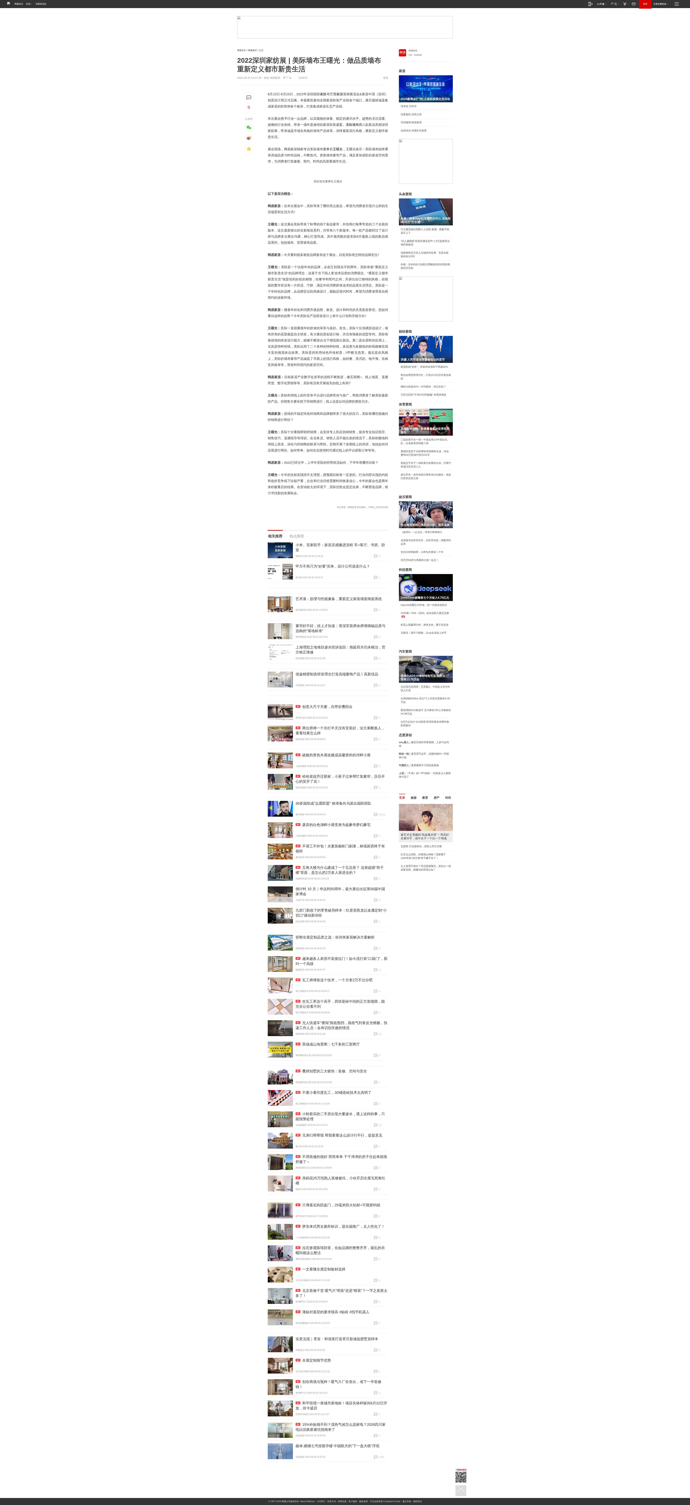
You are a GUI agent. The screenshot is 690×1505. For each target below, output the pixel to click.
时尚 (448, 797)
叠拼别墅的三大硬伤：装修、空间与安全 (334, 1071)
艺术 (402, 797)
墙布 (355, 125)
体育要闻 (405, 404)
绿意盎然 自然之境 (411, 114)
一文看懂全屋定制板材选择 (323, 1269)
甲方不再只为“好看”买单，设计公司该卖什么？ (333, 566)
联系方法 (331, 1501)
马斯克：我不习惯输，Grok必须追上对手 (424, 632)
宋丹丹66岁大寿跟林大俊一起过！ (420, 560)
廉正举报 (406, 1501)
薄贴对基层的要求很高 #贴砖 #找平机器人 (335, 1312)
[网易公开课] (601, 4)
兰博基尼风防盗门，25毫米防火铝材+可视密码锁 (341, 1205)
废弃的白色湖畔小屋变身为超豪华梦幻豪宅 (336, 825)
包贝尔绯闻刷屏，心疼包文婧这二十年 (422, 551)
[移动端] (590, 4)
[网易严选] (614, 4)
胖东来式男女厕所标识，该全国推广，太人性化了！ (343, 1226)
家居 (340, 94)
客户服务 (353, 1501)
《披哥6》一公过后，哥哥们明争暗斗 (421, 532)
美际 (349, 125)
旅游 (414, 797)
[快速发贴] (249, 97)
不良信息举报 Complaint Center (385, 1501)
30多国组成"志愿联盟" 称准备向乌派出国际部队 (333, 803)
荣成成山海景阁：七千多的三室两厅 (331, 1044)
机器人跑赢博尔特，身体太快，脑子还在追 (424, 624)
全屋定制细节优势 (316, 1360)
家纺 (323, 94)
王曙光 (337, 149)
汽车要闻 (405, 651)
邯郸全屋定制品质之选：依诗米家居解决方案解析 (335, 937)
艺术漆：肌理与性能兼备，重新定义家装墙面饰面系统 (339, 599)
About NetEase (307, 1501)
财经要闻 (405, 331)
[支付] (625, 4)
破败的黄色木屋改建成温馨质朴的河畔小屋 (336, 755)
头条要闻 (405, 194)
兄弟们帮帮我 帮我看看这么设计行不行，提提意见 (342, 1135)
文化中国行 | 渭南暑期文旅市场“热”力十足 (424, 866)
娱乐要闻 (405, 497)
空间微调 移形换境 (411, 122)
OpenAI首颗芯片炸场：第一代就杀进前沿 (424, 605)
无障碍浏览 (40, 4)
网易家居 (252, 50)
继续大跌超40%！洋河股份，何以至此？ (423, 386)
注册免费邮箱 (659, 4)
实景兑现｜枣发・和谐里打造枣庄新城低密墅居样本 (337, 1339)
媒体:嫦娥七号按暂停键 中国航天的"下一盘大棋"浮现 (337, 1446)
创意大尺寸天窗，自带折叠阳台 (327, 707)
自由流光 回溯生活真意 (414, 130)
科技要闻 (405, 570)
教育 (425, 797)
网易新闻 (413, 50)
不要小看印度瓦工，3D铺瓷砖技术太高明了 (336, 1093)
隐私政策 (363, 1501)
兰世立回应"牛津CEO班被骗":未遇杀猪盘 (423, 394)
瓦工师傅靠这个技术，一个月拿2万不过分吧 (337, 980)
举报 (385, 78)
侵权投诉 (417, 1501)
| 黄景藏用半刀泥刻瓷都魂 (419, 765)
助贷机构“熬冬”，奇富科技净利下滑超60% (424, 366)
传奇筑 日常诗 (409, 106)
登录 (645, 4)
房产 (437, 797)
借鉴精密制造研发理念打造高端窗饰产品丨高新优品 (337, 674)
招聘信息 (342, 1501)
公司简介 (321, 1501)
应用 (28, 4)
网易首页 (19, 4)
